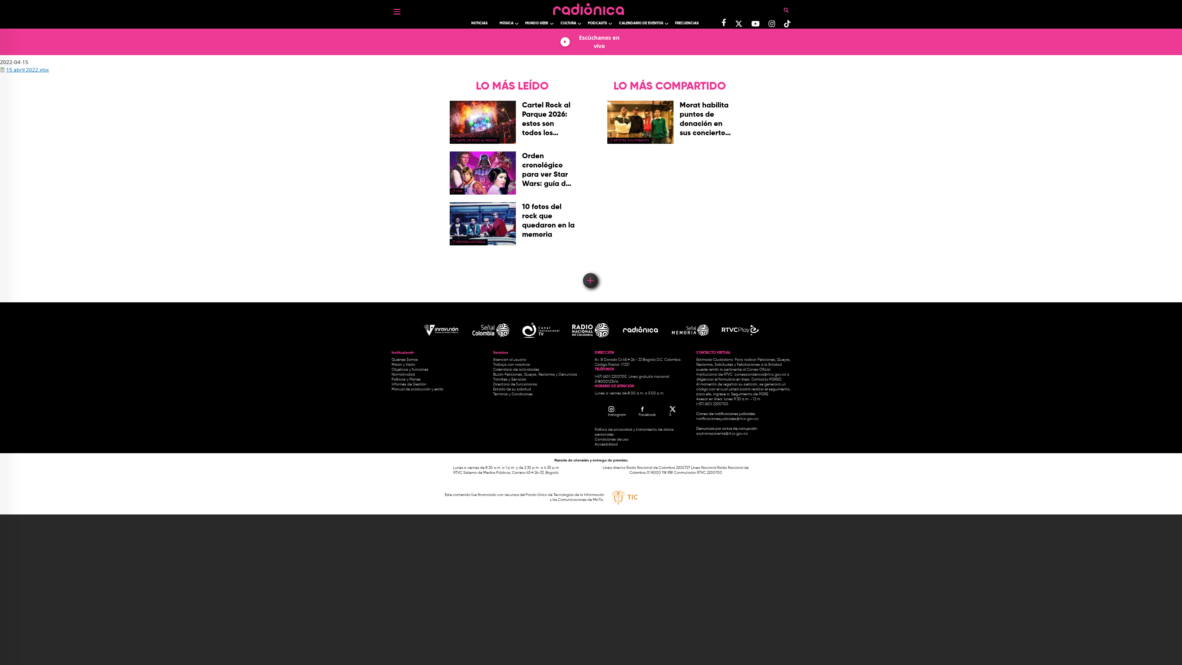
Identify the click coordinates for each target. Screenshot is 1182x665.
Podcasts (597, 23)
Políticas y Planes (406, 379)
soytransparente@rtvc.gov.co (722, 434)
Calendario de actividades (516, 370)
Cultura (568, 23)
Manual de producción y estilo (417, 389)
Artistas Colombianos (631, 140)
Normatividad (403, 375)
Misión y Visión (403, 365)
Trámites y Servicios (509, 379)
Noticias (479, 23)
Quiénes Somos (405, 360)
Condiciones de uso (612, 439)
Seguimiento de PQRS (749, 394)
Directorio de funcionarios (515, 384)
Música (506, 23)
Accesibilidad (607, 444)
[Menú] (397, 11)
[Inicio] (588, 7)
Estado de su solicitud (512, 389)
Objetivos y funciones (410, 370)
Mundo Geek (537, 23)
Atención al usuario (509, 360)
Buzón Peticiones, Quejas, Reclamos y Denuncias (535, 375)
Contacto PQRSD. (766, 379)
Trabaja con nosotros (511, 365)
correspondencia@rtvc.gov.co (760, 375)
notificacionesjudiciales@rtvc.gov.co (727, 419)
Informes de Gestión (409, 384)
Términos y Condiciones (513, 394)
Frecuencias (687, 23)
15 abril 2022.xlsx (27, 69)
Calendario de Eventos (641, 23)
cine (459, 191)
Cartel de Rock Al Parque (476, 140)
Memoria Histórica (470, 242)
